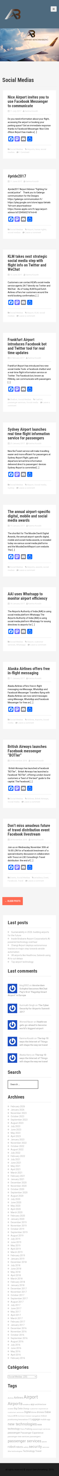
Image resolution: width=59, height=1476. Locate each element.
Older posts (12, 901)
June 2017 (16, 1308)
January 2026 (17, 1109)
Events (13, 877)
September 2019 (19, 1232)
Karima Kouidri (31, 111)
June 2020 (16, 1202)
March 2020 (16, 1212)
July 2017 (15, 1305)
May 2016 (15, 1351)
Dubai (48, 1412)
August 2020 (17, 1196)
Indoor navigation (33, 1416)
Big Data (18, 1408)
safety (25, 1447)
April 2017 (16, 1315)
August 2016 (17, 1341)
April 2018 (16, 1275)
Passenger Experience (32, 1432)
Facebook (12, 881)
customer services (16, 1412)
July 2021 (15, 1159)
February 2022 (18, 1156)
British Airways (41, 798)
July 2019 (15, 1239)
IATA (15, 1416)
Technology (29, 1451)
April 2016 (16, 1354)
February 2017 (18, 1321)
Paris (22, 1429)
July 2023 (15, 1126)
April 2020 (16, 1209)
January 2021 (17, 1179)
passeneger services (41, 1429)
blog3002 (24, 985)
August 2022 (17, 1149)
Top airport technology (22, 962)
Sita (9, 1451)
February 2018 (18, 1282)
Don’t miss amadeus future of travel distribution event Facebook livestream (29, 830)
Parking (28, 1429)
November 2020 (19, 1186)
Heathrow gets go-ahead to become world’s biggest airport (33, 1025)
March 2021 (16, 1172)
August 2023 (17, 1123)
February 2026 (18, 1106)
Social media (32, 402)
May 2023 (15, 1133)
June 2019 (16, 1242)
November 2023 (19, 1113)
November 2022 (19, 1143)
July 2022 (15, 1153)
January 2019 (17, 1258)
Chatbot (13, 399)
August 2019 (17, 1235)
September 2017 (19, 1298)
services (45, 1447)
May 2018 (15, 1272)
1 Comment (24, 152)
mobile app (45, 1419)
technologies (16, 1451)
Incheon (21, 1416)
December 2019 (19, 1222)
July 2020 (15, 1199)
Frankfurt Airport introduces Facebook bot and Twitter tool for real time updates (27, 346)
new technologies (22, 1424)
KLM (36, 313)
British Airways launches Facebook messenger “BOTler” (27, 751)
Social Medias (16, 149)
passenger (14, 1432)
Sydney (11, 488)
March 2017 (16, 1318)
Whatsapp (21, 645)
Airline (10, 1398)
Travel (20, 881)
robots (19, 1446)
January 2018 (17, 1285)
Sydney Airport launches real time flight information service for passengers (29, 433)
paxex (44, 1442)
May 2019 (15, 1245)
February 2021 (18, 1176)
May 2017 (15, 1311)
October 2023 (17, 1116)
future (10, 1416)
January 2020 (17, 1219)
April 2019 (16, 1249)
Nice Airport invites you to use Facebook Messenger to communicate (28, 101)
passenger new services (18, 1436)
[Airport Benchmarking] (12, 14)
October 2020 (17, 1189)
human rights (40, 229)
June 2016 (16, 1348)
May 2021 (15, 1166)
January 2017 (17, 1325)
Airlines (30, 719)
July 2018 (15, 1265)
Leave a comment (33, 232)
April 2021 (16, 1169)
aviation (11, 1409)
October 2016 (17, 1335)
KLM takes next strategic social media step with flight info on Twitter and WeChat (27, 263)
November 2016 (19, 1331)
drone (33, 1412)
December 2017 (19, 1288)
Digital (27, 1412)
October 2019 (17, 1229)
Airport (30, 229)
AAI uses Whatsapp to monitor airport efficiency (27, 596)
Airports (31, 149)
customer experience (39, 1409)
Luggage (35, 1419)
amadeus (38, 877)
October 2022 (17, 1146)
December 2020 (19, 1182)
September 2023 (19, 1119)
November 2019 (19, 1225)
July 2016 (15, 1345)
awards (39, 567)
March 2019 (16, 1252)
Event (46, 877)
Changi (26, 1408)
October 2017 (17, 1295)
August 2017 (17, 1302)
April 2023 (16, 1136)
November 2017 (19, 1292)
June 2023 (16, 1129)
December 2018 (19, 1262)
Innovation (23, 1419)
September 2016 (19, 1338)
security (35, 1446)
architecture (40, 1404)
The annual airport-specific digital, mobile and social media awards (29, 516)
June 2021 (16, 1162)
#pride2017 (17, 176)
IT (29, 1419)
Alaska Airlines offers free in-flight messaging (29, 670)
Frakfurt (38, 399)
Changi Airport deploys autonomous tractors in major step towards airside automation (27, 948)
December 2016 (19, 1328)
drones (40, 1412)
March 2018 (16, 1278)
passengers (35, 1436)
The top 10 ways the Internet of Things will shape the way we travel (34, 1041)
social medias (14, 232)
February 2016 (18, 1358)
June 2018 (16, 1268)
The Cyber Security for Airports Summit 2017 (35, 1008)
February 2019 (18, 1255)
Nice (38, 149)
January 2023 (17, 1139)
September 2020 (19, 1192)
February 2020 (18, 1215)
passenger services (16, 402)
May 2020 (15, 1206)
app (33, 1404)
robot (11, 1447)
